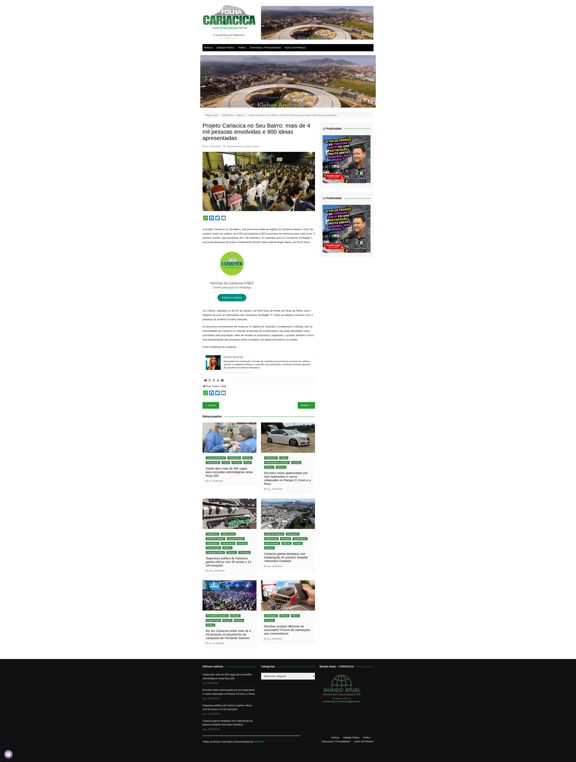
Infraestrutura (228, 543)
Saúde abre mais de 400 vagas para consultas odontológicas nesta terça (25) (229, 472)
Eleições (235, 616)
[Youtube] (205, 380)
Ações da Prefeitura (295, 47)
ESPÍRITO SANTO (215, 539)
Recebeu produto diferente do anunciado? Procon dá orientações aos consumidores (287, 630)
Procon (295, 616)
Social (256, 146)
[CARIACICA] (232, 276)
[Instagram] (209, 380)
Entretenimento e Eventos (277, 462)
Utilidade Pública (225, 47)
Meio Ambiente (272, 543)
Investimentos (213, 548)
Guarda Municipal (235, 539)
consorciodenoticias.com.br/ (237, 372)
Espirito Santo (213, 620)
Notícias (208, 47)
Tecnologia (244, 552)
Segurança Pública (215, 552)
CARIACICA (271, 458)
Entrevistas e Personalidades (265, 47)
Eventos (296, 462)
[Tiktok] (218, 380)
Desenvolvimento (235, 146)
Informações (234, 458)
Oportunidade (213, 462)
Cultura (284, 458)
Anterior (212, 405)
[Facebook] (214, 380)
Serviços (237, 462)
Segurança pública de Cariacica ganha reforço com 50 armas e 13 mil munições (228, 562)
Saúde (226, 462)
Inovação (242, 543)
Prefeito (297, 543)
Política (242, 47)
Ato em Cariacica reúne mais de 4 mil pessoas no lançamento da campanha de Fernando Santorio (228, 634)
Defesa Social (228, 534)
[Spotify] (222, 380)
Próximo (305, 405)
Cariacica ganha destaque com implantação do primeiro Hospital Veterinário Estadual (286, 557)
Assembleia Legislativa (217, 616)
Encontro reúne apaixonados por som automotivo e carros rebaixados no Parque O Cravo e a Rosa (228, 692)
